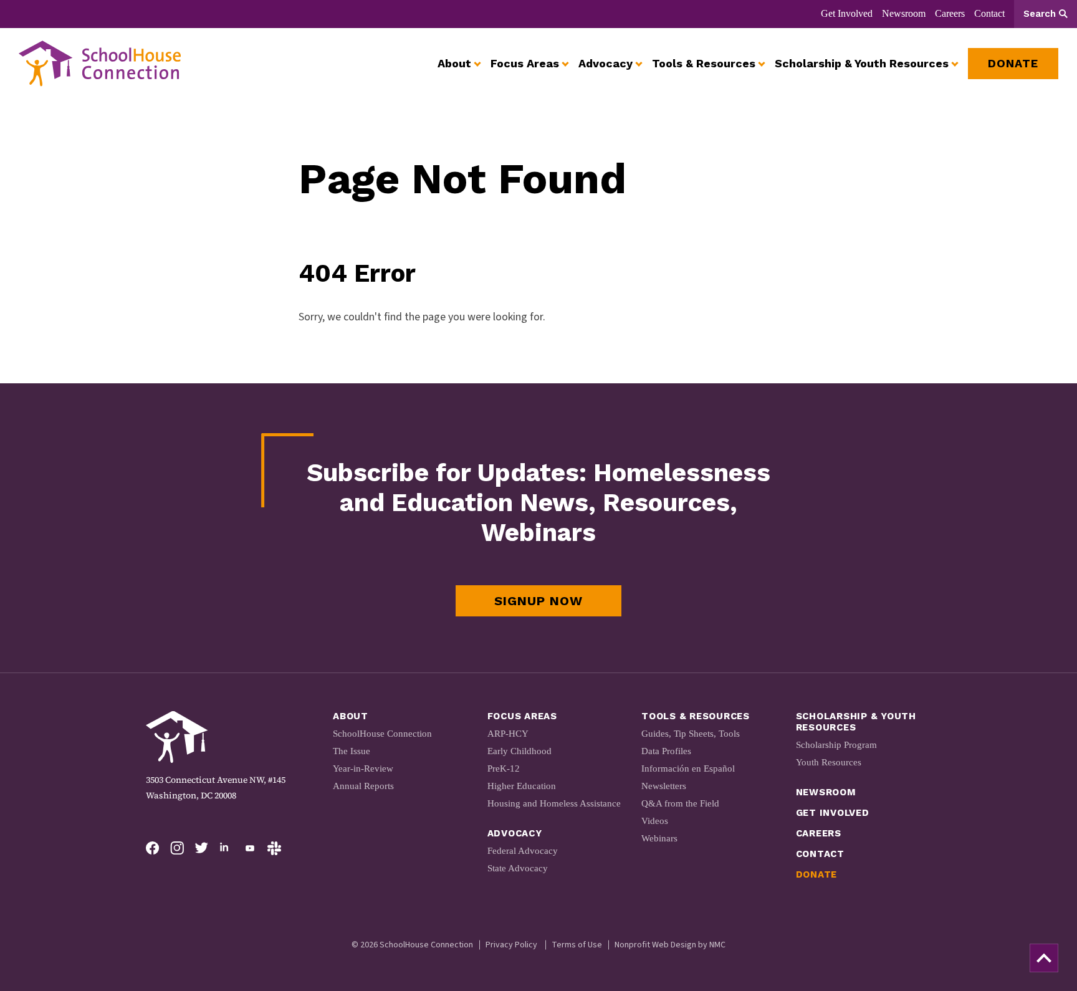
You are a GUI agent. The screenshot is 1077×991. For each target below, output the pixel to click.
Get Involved (847, 13)
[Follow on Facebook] (153, 848)
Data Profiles (666, 751)
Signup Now (538, 600)
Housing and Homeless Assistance (554, 803)
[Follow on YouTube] (250, 848)
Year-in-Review (363, 768)
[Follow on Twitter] (201, 848)
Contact (989, 13)
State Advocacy (517, 868)
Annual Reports (363, 786)
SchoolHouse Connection (382, 734)
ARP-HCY (508, 734)
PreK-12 (503, 768)
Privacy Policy (511, 945)
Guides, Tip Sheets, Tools (690, 734)
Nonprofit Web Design (655, 945)
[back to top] (1044, 958)
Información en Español (688, 768)
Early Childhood (519, 751)
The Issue (351, 751)
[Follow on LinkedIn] (225, 848)
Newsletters (663, 786)
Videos (654, 821)
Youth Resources (828, 762)
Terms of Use (577, 945)
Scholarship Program (836, 745)
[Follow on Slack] (274, 848)
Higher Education (521, 786)
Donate (817, 874)
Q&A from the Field (680, 803)
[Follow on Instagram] (177, 848)
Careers (950, 13)
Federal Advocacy (522, 851)
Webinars (659, 838)
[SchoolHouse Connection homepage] (100, 63)
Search (1039, 13)
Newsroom (904, 13)
